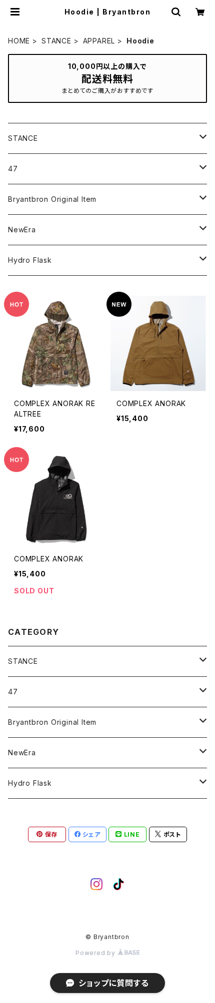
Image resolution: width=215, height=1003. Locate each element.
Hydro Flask (30, 260)
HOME (19, 40)
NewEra (22, 229)
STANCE (57, 40)
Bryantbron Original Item (52, 199)
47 (13, 168)
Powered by (97, 953)
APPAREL (99, 40)
